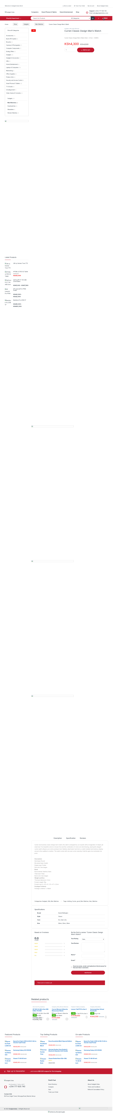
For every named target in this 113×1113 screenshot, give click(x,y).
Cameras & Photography (14, 45)
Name (73, 954)
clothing (69, 901)
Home (6, 24)
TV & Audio (10, 86)
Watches (94, 901)
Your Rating (74, 938)
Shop (77, 12)
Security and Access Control (15, 80)
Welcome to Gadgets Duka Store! (14, 6)
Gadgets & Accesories (13, 58)
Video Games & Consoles (14, 93)
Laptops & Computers (13, 67)
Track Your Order (80, 6)
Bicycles (9, 42)
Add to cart (86, 50)
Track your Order (53, 1092)
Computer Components (13, 48)
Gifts (70, 28)
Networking (10, 70)
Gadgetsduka (13, 1109)
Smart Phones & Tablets (49, 12)
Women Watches (64, 1006)
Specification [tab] (70, 838)
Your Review (75, 943)
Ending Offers (11, 51)
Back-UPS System (12, 39)
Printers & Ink (10, 77)
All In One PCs (36, 1006)
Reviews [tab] (83, 838)
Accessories (10, 35)
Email (73, 960)
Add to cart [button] (86, 1017)
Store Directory (52, 1084)
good (78, 901)
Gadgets (26, 24)
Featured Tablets (75, 1006)
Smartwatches (12, 106)
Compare (51, 1087)
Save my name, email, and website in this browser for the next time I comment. (89, 966)
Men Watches (39, 24)
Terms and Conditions (94, 1087)
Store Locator (67, 6)
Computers (34, 12)
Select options (47, 1019)
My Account (91, 6)
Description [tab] (58, 838)
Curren (74, 901)
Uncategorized (11, 90)
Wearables (98, 1006)
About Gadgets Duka (102, 6)
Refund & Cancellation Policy (96, 1089)
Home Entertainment (66, 12)
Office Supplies (11, 74)
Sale (90, 901)
